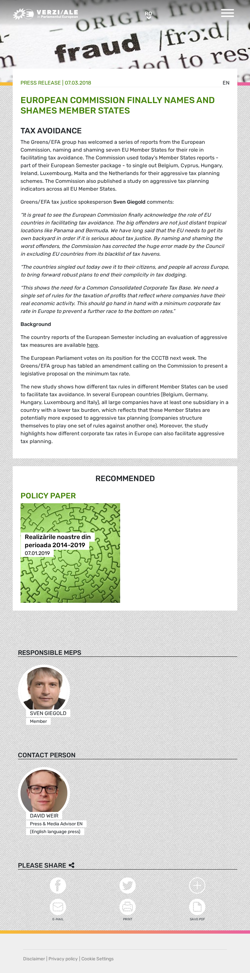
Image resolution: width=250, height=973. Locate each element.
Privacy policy (63, 959)
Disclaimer (34, 959)
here (92, 345)
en (226, 83)
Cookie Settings (97, 959)
